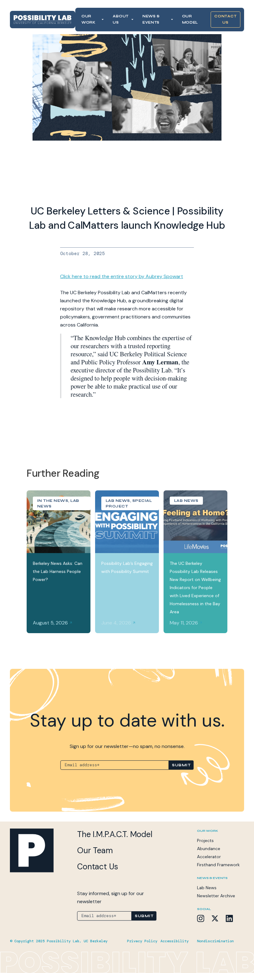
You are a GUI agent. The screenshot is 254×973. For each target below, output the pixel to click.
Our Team (94, 850)
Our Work (88, 19)
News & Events (151, 19)
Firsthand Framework (218, 864)
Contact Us (97, 866)
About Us (121, 19)
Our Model (190, 19)
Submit (181, 765)
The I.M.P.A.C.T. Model (114, 834)
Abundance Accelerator (209, 852)
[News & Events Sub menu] (172, 19)
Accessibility (174, 941)
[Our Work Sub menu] (102, 19)
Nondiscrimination (215, 941)
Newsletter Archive (216, 896)
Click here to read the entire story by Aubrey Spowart (121, 276)
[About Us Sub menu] (132, 19)
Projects (205, 840)
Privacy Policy (142, 941)
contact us (225, 19)
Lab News (207, 887)
